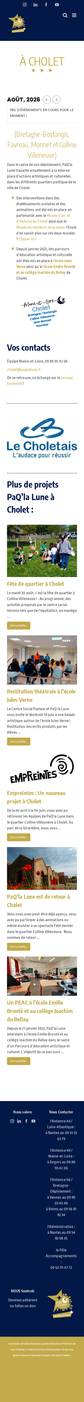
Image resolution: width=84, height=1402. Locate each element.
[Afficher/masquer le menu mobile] (74, 15)
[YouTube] (33, 1121)
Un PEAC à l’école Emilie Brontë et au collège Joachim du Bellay (40, 1011)
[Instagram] (12, 1121)
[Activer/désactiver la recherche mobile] (65, 15)
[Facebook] (26, 1121)
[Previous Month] (47, 100)
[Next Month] (56, 100)
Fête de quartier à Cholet (35, 583)
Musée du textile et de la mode (40, 227)
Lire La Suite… (18, 625)
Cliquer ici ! (28, 239)
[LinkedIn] (19, 1121)
